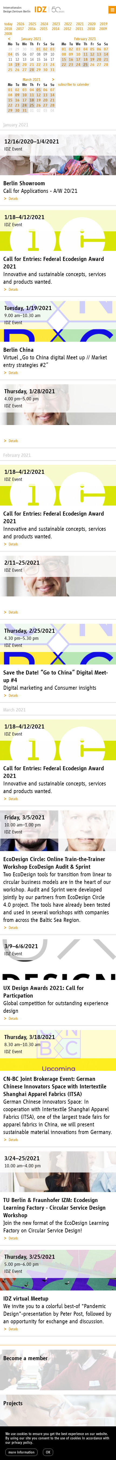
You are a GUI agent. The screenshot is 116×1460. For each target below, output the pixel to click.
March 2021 (31, 80)
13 (99, 54)
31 (52, 70)
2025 (32, 24)
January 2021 (31, 39)
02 (45, 49)
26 (17, 70)
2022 (68, 24)
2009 (103, 29)
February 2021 (85, 39)
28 (32, 70)
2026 (20, 24)
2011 (79, 29)
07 (106, 49)
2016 (32, 29)
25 (10, 70)
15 (64, 59)
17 (78, 59)
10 (78, 54)
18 (10, 65)
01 (38, 49)
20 (24, 65)
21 (32, 65)
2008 (8, 34)
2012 (67, 29)
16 (71, 59)
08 (64, 54)
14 (106, 54)
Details (13, 199)
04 (10, 54)
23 (45, 65)
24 (52, 65)
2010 (91, 29)
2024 (44, 24)
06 (99, 49)
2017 (20, 29)
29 (38, 70)
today (8, 24)
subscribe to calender (73, 84)
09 (71, 54)
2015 (43, 29)
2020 (91, 24)
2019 (103, 24)
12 (92, 54)
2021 (80, 24)
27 (24, 70)
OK (48, 1452)
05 (92, 49)
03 (52, 49)
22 (38, 65)
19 (17, 65)
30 (45, 70)
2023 (56, 24)
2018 (8, 29)
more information (21, 1452)
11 (85, 54)
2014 (55, 29)
